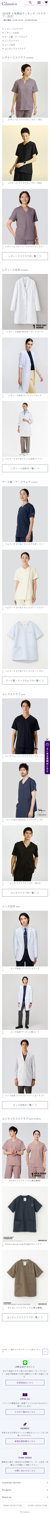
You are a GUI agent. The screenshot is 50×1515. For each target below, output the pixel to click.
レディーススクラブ (13, 28)
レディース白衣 (11, 32)
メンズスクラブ (11, 40)
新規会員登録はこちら (25, 1441)
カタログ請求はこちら (25, 1411)
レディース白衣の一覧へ (24, 468)
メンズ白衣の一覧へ (24, 1105)
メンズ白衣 (9, 44)
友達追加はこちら (25, 1382)
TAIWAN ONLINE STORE (12, 1505)
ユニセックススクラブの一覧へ (24, 1317)
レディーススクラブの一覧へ (23, 256)
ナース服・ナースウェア (15, 36)
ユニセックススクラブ (15, 48)
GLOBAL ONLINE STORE (37, 1505)
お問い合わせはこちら (25, 1470)
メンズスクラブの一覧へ (24, 892)
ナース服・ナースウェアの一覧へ (24, 680)
